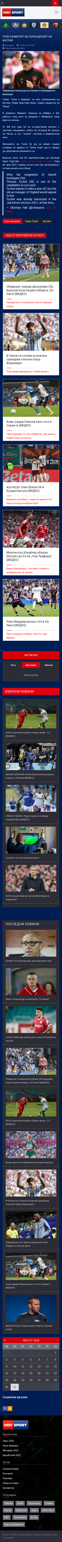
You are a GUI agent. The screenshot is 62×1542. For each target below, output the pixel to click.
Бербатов (21, 1510)
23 (6, 1380)
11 (22, 1366)
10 (14, 1366)
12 (31, 1366)
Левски (8, 1503)
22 (55, 1373)
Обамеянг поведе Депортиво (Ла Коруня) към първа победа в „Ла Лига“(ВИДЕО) (29, 1081)
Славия (49, 1503)
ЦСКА (20, 1503)
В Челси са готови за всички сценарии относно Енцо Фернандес (27, 1202)
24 (14, 1380)
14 (47, 1366)
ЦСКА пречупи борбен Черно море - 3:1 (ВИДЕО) (28, 734)
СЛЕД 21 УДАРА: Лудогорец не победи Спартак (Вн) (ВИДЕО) (27, 817)
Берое (7, 1510)
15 (55, 1366)
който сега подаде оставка (37, 161)
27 (39, 1380)
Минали (49, 665)
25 (22, 1380)
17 (14, 1373)
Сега (13, 665)
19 (31, 1373)
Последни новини (22, 924)
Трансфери (20, 1517)
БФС (6, 1517)
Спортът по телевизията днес (22, 857)
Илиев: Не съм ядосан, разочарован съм (28, 960)
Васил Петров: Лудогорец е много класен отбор (29, 1327)
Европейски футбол (15, 48)
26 (31, 1380)
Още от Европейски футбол (24, 235)
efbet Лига (48, 1510)
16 (6, 1373)
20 (39, 1373)
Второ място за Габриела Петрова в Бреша (29, 1162)
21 (47, 1373)
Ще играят (31, 665)
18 (22, 1373)
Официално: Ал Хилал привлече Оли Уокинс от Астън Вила (27, 1244)
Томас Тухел (31, 221)
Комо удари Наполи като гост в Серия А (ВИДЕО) (28, 1286)
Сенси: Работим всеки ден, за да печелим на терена (31, 1039)
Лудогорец (34, 1503)
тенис (34, 1510)
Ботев (34, 1517)
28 (47, 1380)
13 (39, 1366)
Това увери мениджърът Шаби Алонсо (28, 371)
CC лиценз (8, 1538)
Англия (47, 221)
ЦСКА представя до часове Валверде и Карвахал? (27, 897)
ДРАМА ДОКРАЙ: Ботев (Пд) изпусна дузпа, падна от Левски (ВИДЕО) (30, 776)
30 (6, 1387)
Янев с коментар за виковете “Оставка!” (27, 999)
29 (55, 1380)
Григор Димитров (13, 1524)
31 (14, 1387)
